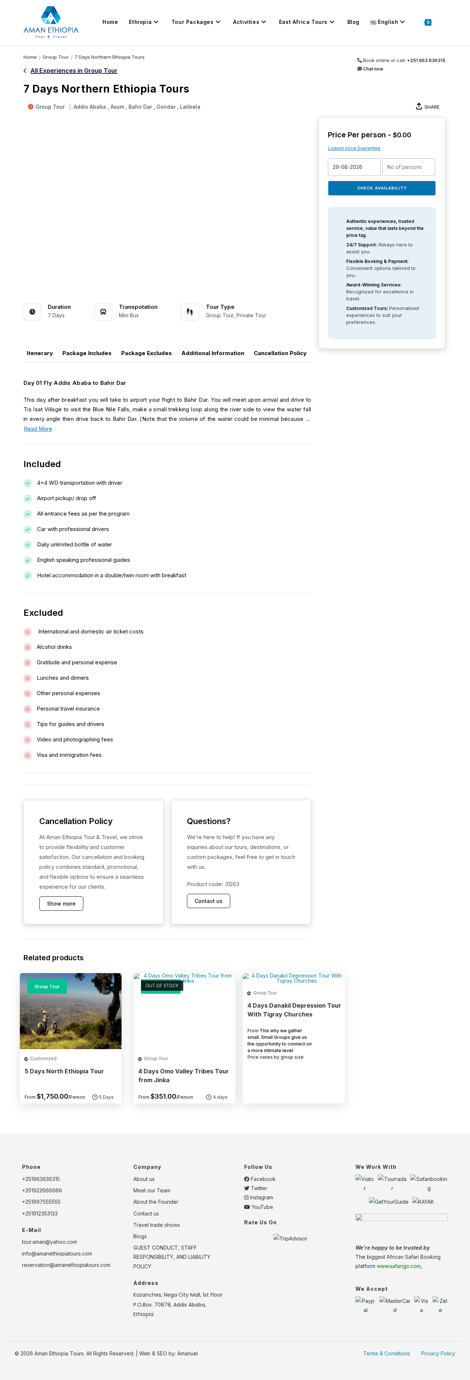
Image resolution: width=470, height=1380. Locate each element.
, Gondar (164, 107)
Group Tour (50, 107)
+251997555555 (41, 1202)
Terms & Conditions (386, 1353)
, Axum (116, 107)
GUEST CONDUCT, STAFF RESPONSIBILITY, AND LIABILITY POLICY (171, 1256)
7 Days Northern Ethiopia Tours (110, 57)
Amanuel (187, 1353)
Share (432, 107)
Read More (38, 428)
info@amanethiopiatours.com (57, 1253)
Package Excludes (146, 353)
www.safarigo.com (399, 1266)
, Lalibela (188, 107)
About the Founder (155, 1202)
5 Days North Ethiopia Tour (64, 1071)
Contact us (209, 901)
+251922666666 (42, 1190)
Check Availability (382, 188)
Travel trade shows (156, 1225)
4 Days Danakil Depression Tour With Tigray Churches (294, 1010)
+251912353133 (40, 1213)
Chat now (372, 69)
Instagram (261, 1197)
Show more (61, 903)
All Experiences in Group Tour (74, 70)
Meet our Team (151, 1190)
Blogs (140, 1236)
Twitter (258, 1188)
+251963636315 (41, 1179)
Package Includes (87, 353)
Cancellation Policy (280, 353)
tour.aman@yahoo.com (49, 1242)
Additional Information (212, 353)
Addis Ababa (90, 107)
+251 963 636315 (426, 60)
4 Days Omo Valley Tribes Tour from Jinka (183, 1075)
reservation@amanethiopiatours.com (66, 1265)
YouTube (261, 1207)
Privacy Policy (438, 1353)
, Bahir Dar (139, 107)
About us (144, 1179)
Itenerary (40, 353)
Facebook (262, 1179)
